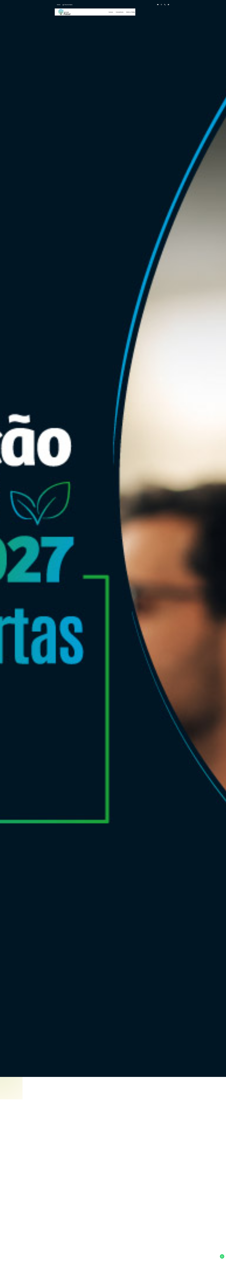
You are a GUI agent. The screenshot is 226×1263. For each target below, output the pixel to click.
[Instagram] (161, 5)
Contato (164, 12)
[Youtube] (158, 5)
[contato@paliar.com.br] (168, 5)
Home (58, 4)
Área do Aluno (68, 4)
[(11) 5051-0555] (165, 5)
